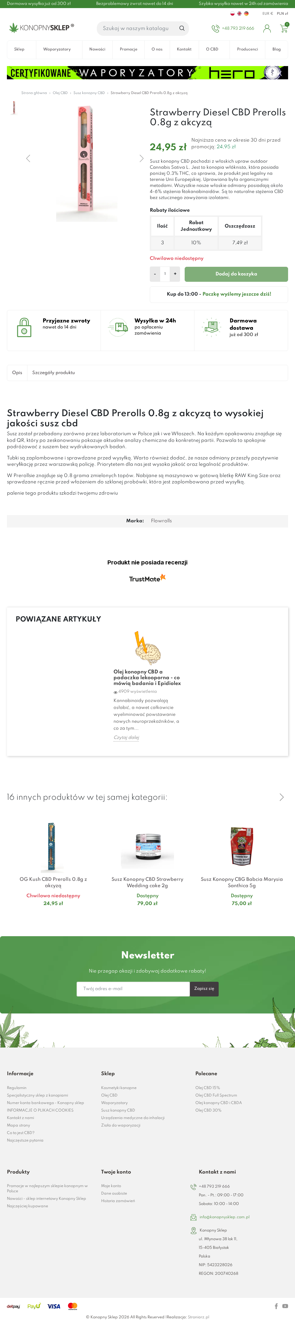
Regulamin (17, 1088)
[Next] (281, 797)
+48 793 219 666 (214, 1187)
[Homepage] (40, 28)
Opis (17, 373)
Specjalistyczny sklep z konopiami (37, 1095)
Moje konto (111, 1186)
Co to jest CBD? (21, 1133)
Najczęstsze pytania (25, 1140)
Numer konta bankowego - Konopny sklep (45, 1103)
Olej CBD (109, 1095)
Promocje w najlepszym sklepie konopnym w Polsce (47, 1188)
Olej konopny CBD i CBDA (218, 1103)
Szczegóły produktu (53, 373)
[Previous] (268, 797)
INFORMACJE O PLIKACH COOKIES (40, 1110)
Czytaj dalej (126, 737)
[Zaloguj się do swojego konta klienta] (267, 29)
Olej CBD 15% (207, 1088)
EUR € (267, 14)
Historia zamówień (118, 1201)
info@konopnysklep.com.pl (224, 1217)
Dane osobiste (114, 1193)
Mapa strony (18, 1125)
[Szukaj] (182, 28)
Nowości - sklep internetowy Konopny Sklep (46, 1199)
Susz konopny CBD (118, 1110)
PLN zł (282, 14)
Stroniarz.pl (198, 1317)
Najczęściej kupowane (27, 1206)
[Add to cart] (92, 915)
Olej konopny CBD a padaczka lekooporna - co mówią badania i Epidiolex (147, 677)
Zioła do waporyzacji (120, 1125)
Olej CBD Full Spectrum (216, 1095)
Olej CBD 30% (208, 1110)
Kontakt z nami (20, 1118)
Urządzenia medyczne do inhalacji (132, 1118)
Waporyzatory (114, 1103)
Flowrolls (161, 521)
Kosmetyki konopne (119, 1088)
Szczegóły (46, 915)
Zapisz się (204, 989)
